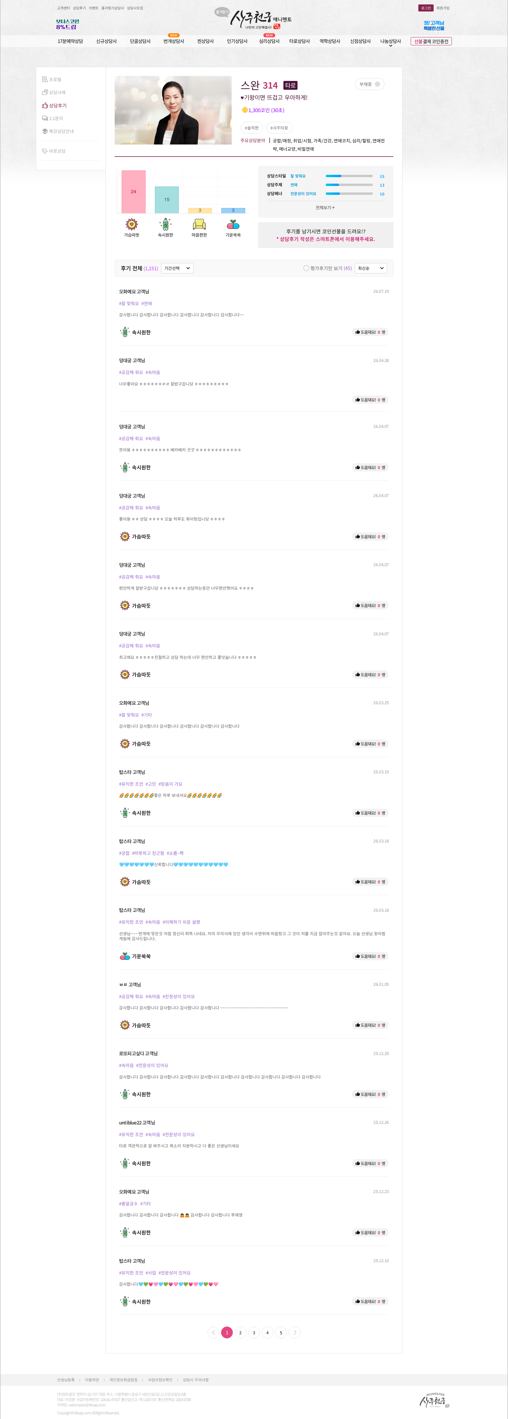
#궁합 (124, 853)
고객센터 (63, 7)
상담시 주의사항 (196, 1380)
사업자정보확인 (160, 1380)
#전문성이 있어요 (152, 1065)
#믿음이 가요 (170, 784)
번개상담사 (173, 40)
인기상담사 (237, 40)
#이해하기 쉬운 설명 (181, 922)
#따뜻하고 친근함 (148, 853)
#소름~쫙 (175, 853)
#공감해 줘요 (131, 372)
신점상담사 (360, 40)
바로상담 (57, 151)
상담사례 (57, 92)
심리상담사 (269, 40)
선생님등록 (66, 1380)
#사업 (151, 1273)
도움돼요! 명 (370, 332)
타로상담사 (299, 40)
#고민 (151, 784)
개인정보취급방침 (123, 1380)
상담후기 (79, 7)
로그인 (426, 7)
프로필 (55, 79)
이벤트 (93, 7)
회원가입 (443, 7)
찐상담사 (205, 40)
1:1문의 (56, 118)
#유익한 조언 (131, 784)
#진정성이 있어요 (179, 996)
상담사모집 (135, 7)
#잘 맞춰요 (129, 303)
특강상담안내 (61, 131)
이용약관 (92, 1380)
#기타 (146, 715)
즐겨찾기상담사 (112, 7)
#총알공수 (128, 1203)
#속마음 (153, 372)
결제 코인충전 (431, 41)
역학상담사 (330, 40)
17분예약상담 (70, 40)
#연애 (146, 303)
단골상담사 (140, 40)
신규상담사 (106, 40)
